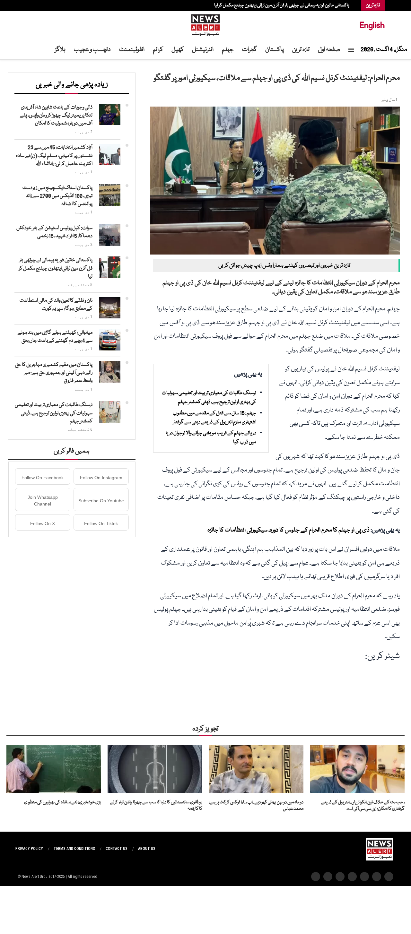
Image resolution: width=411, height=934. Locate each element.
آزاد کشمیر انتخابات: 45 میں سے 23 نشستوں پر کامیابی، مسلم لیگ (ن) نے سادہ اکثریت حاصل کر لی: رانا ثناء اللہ (54, 156)
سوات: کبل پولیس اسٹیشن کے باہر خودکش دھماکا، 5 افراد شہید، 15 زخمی (54, 232)
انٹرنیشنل (203, 50)
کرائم (158, 50)
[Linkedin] (36, 5)
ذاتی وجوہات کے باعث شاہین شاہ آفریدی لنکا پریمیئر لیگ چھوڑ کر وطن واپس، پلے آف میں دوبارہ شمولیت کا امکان (56, 115)
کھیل (177, 50)
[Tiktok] (26, 5)
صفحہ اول (329, 50)
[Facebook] (327, 876)
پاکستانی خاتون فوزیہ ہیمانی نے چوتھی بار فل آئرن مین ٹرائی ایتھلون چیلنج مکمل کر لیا (281, 5)
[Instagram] (39, 5)
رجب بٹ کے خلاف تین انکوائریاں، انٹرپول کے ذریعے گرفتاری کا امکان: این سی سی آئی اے (363, 806)
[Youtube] (352, 876)
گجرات (249, 50)
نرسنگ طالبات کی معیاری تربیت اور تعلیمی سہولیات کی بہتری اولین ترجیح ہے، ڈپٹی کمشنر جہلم (53, 413)
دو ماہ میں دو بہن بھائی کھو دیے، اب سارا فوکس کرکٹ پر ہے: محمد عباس (256, 806)
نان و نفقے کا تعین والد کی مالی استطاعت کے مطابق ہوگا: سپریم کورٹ (56, 305)
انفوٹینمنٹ (131, 50)
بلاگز (60, 50)
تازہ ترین (301, 50)
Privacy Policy (29, 848)
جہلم (228, 50)
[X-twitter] (376, 876)
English (372, 25)
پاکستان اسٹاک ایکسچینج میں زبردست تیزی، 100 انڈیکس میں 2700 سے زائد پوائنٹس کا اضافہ (57, 196)
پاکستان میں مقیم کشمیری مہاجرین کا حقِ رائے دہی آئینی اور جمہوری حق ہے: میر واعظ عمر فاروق (53, 373)
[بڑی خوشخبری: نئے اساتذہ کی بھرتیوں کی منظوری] (53, 769)
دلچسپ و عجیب (92, 50)
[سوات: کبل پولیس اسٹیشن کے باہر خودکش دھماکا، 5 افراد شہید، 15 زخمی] (109, 235)
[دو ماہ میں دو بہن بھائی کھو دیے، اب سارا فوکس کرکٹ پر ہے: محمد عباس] (256, 769)
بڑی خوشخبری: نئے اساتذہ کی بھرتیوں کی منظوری (62, 802)
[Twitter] (42, 5)
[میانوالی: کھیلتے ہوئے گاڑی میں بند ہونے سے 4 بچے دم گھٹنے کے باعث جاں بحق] (109, 339)
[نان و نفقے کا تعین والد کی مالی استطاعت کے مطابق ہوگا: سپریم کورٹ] (109, 307)
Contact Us (116, 848)
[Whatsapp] (364, 876)
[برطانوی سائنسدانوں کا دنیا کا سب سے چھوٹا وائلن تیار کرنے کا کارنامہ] (155, 769)
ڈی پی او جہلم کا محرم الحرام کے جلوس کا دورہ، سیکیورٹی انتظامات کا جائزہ (288, 530)
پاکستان (274, 50)
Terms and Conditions (74, 848)
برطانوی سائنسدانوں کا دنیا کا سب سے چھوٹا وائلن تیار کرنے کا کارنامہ (156, 806)
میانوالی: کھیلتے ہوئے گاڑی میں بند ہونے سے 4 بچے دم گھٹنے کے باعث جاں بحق (55, 337)
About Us (146, 848)
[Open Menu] (351, 50)
